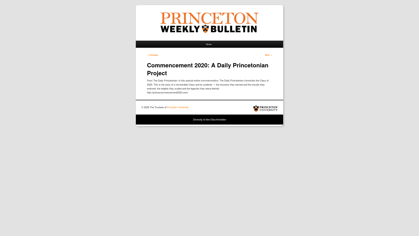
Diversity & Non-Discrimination (209, 119)
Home (208, 44)
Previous (152, 54)
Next (268, 54)
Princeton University (265, 108)
